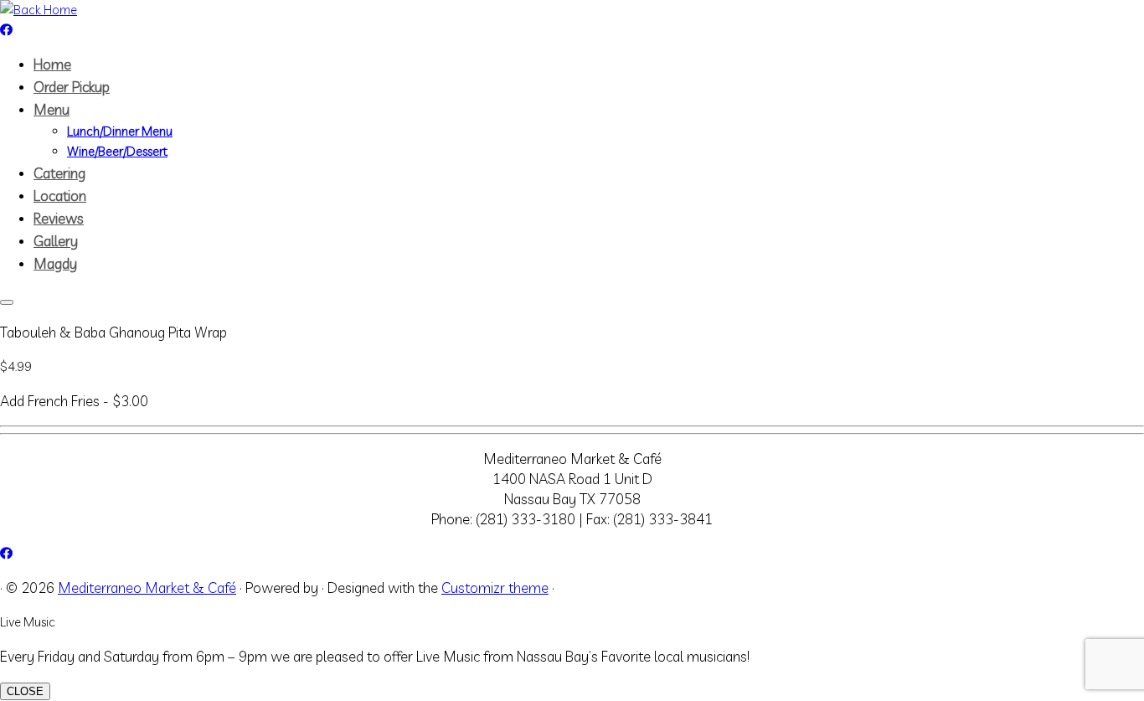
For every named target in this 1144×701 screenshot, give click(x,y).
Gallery (55, 241)
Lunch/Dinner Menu (120, 131)
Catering (59, 173)
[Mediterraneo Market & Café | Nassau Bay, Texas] (38, 10)
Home (52, 64)
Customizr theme (495, 587)
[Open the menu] (6, 302)
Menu (51, 109)
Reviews (58, 218)
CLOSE (25, 691)
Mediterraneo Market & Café (147, 587)
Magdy (55, 263)
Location (59, 195)
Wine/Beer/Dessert (117, 151)
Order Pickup (71, 86)
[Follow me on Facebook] (6, 30)
